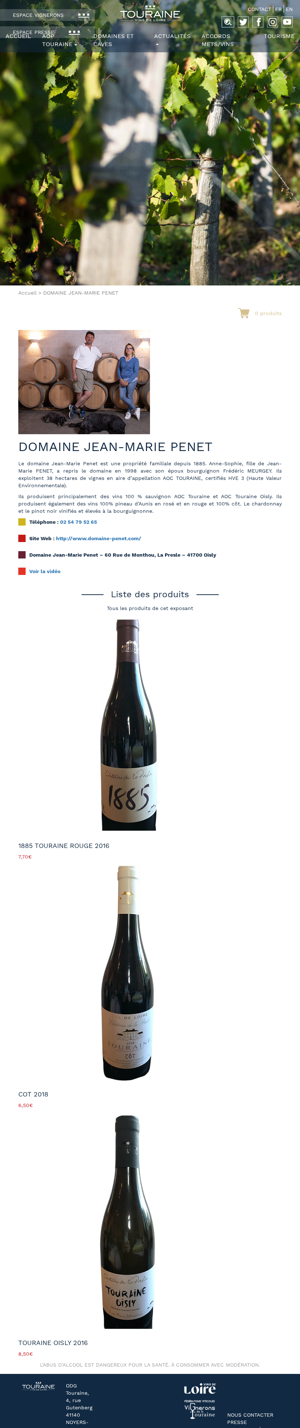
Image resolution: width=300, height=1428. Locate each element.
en (289, 9)
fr (278, 9)
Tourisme (279, 36)
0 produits (268, 313)
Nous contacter (250, 1415)
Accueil (18, 36)
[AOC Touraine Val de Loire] (150, 13)
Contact (259, 9)
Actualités (172, 36)
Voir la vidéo (44, 571)
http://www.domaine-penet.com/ (98, 538)
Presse (237, 1422)
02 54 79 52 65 (78, 522)
